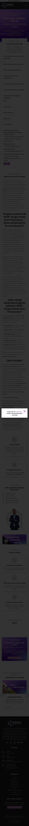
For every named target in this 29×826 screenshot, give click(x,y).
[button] (24, 411)
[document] (14, 413)
